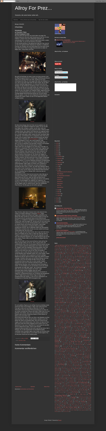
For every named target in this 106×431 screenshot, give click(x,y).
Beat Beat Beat (88, 259)
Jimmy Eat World (80, 313)
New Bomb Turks (70, 338)
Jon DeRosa (67, 316)
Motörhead (63, 337)
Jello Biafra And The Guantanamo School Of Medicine (65, 313)
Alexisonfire (68, 250)
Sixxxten (56, 362)
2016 (57, 151)
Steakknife (63, 368)
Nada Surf (57, 338)
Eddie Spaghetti (88, 290)
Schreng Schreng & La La (70, 357)
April (58, 189)
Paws (69, 346)
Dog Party (72, 287)
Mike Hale (72, 334)
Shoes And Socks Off (75, 360)
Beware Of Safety (58, 262)
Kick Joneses (74, 322)
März (58, 191)
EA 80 (69, 290)
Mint (59, 336)
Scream (71, 358)
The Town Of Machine (60, 394)
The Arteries (66, 375)
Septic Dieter (87, 358)
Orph (83, 343)
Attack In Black (64, 257)
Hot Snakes (71, 306)
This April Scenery (82, 397)
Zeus (61, 411)
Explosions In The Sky (72, 294)
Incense (84, 309)
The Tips (89, 392)
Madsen (73, 330)
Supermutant (63, 369)
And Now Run (69, 252)
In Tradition (79, 309)
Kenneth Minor (88, 320)
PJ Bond (89, 348)
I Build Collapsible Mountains (73, 308)
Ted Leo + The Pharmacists (74, 371)
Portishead (89, 350)
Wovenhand (73, 408)
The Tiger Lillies (83, 392)
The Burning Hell (62, 378)
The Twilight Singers (82, 394)
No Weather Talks (78, 340)
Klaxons (73, 323)
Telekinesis (62, 372)
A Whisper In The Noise (70, 246)
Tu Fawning (70, 401)
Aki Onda (70, 249)
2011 (57, 200)
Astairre (73, 256)
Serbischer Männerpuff (59, 360)
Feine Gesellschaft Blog (62, 223)
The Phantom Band (75, 389)
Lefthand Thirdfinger (60, 326)
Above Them (87, 246)
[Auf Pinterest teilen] (38, 338)
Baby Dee (83, 257)
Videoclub (56, 405)
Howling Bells (87, 306)
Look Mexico (68, 329)
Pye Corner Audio (87, 351)
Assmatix (68, 256)
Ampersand (58, 252)
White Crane (86, 407)
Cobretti (68, 276)
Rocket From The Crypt (59, 355)
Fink (85, 295)
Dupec (56, 290)
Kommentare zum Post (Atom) (27, 389)
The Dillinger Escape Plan (60, 381)
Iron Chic (59, 185)
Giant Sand (87, 299)
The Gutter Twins (86, 383)
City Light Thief (63, 274)
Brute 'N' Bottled (83, 269)
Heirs (56, 305)
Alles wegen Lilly (88, 250)
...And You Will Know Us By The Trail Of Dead (65, 245)
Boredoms (60, 267)
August (59, 164)
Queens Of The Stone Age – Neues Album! (65, 209)
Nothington (57, 341)
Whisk (81, 407)
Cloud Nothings (88, 274)
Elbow (72, 291)
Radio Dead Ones (64, 353)
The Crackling (78, 379)
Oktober (59, 160)
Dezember (59, 156)
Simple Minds (74, 361)
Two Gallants (63, 403)
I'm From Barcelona (84, 308)
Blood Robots (87, 264)
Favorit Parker (65, 295)
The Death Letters (86, 379)
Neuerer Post (18, 386)
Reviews (16, 19)
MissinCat (64, 336)
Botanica (66, 267)
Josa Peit (86, 316)
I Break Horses (63, 308)
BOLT (56, 267)
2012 (57, 198)
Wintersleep (57, 408)
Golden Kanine (87, 301)
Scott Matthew (87, 357)
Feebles (71, 295)
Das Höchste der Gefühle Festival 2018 (64, 224)
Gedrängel (57, 299)
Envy (70, 292)
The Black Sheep (58, 376)
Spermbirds (78, 367)
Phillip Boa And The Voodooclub (68, 348)
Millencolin (88, 334)
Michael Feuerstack (58, 334)
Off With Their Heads (76, 341)
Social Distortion (69, 365)
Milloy (56, 336)
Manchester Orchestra (80, 330)
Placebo (57, 350)
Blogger (59, 420)
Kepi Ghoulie (58, 322)
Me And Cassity (69, 333)
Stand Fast (57, 368)
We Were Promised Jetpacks (70, 407)
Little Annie (69, 327)
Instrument (63, 311)
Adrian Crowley (76, 248)
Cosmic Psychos (59, 278)
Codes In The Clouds (76, 276)
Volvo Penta (67, 405)
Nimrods (56, 340)
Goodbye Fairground (59, 302)
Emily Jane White (86, 291)
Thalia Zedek (84, 372)
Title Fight (70, 400)
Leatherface (88, 325)
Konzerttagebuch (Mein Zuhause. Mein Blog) (66, 215)
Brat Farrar (88, 267)
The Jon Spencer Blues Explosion (71, 385)
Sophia (88, 365)
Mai (58, 170)
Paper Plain (66, 344)
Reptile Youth (87, 353)
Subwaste (88, 368)
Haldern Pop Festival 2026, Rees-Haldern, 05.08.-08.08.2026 (68, 216)
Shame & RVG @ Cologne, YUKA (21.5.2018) (65, 231)
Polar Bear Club (69, 350)
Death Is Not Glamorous (80, 283)
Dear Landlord (64, 283)
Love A (80, 329)
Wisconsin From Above (65, 408)
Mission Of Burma (71, 336)
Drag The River (68, 288)
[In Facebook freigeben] (36, 338)
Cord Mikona (75, 277)
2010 (57, 202)
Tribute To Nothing (87, 400)
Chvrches (32, 121)
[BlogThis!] (33, 338)
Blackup (88, 263)
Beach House (81, 259)
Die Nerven (57, 285)
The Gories (79, 383)
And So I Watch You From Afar (80, 252)
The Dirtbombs (79, 381)
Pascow (85, 344)
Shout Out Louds (62, 361)
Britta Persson (71, 269)
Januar (59, 195)
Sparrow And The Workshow (68, 367)
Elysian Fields (78, 291)
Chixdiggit (64, 273)
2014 (57, 153)
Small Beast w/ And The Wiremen (64, 171)
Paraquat (72, 344)
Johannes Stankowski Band (71, 315)
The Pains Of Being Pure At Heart (62, 389)
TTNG (65, 401)
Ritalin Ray (74, 354)
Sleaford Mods (62, 362)
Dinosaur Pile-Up (84, 285)
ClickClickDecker (81, 274)
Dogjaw (77, 287)
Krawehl (89, 323)
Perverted (56, 347)
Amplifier (64, 252)
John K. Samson (82, 315)
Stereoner (69, 368)
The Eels (65, 382)
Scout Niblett (65, 358)
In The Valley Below (72, 309)
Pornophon (83, 350)
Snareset (76, 364)
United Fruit (84, 403)
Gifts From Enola (58, 301)
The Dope (86, 381)
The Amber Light (84, 374)
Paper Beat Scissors (59, 344)
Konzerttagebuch (34, 138)
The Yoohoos (58, 397)
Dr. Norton (62, 288)
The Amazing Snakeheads (75, 374)
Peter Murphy (60, 173)
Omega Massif (77, 343)
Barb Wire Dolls (74, 259)
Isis (76, 311)
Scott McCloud (58, 358)
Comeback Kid (88, 276)
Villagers (61, 405)
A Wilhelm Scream (80, 246)
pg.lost (88, 347)
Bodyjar (74, 266)
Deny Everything (58, 284)
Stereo (38, 213)
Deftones (88, 283)
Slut (55, 364)
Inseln (89, 309)
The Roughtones (63, 390)
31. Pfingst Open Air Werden (63, 175)
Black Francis (64, 263)
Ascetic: (63, 256)
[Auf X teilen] (34, 338)
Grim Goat (88, 302)
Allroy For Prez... (33, 8)
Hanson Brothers (74, 303)
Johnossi (61, 316)
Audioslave (70, 257)
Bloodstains (57, 266)
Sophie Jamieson (58, 367)
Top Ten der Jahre (43, 19)
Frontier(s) (65, 298)
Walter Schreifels (85, 405)
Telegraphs (57, 372)
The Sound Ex (61, 392)
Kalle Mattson (65, 319)
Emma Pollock (57, 292)
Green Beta (74, 302)
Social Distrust (77, 365)
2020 (57, 143)
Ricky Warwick (67, 354)
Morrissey (58, 337)
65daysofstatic (86, 245)
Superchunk (57, 369)
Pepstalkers (82, 346)
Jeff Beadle (87, 312)
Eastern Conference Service (77, 290)
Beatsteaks (58, 260)
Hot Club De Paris (63, 306)
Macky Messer (61, 330)
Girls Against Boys (67, 301)
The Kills (81, 385)
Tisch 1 (66, 400)
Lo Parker (75, 327)
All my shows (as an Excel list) (28, 19)
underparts (70, 403)
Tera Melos (68, 372)
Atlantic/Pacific (87, 256)
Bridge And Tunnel (63, 269)
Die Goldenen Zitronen (85, 284)
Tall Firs (66, 371)
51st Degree (79, 245)
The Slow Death (82, 390)
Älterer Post (46, 386)
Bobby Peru (69, 266)
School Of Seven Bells (59, 357)
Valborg (60, 404)
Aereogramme (83, 248)
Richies (61, 354)
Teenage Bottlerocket (86, 371)
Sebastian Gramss (78, 358)
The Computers (71, 379)
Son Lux (83, 365)
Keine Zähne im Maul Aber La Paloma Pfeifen (67, 320)
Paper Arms (87, 343)
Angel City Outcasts (77, 253)
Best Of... (74, 260)
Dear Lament (57, 283)
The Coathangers (62, 379)
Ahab (59, 249)
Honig (57, 306)
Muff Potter (84, 337)
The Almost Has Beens (63, 374)
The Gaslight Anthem (83, 382)
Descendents (66, 284)
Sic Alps (68, 361)
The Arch (60, 375)
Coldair (82, 276)
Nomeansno (60, 181)
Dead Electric (74, 281)
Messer (88, 333)
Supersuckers (71, 369)
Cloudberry (58, 276)
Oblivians (63, 341)
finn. (89, 295)
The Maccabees (75, 386)
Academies (57, 248)
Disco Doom (61, 287)
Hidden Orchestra (80, 305)
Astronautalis (60, 177)
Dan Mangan (72, 280)
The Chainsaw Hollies (80, 378)
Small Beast (61, 364)
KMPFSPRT (79, 323)
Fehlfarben (77, 295)
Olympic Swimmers (69, 343)
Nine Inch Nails (63, 340)
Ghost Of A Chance (71, 299)
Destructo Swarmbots (75, 284)
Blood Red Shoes (78, 264)
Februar (59, 193)
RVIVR (72, 355)
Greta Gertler (81, 302)
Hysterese (56, 308)
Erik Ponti (75, 292)
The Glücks (63, 383)
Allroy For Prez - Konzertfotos (63, 40)
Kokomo (84, 323)
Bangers (61, 259)
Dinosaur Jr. (76, 285)
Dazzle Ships (67, 281)
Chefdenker (58, 273)
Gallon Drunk (87, 298)
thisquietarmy (63, 398)
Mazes (63, 333)
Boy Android (80, 267)
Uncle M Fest (60, 187)
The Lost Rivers (59, 386)
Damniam (66, 280)
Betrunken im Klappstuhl (85, 260)
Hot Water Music (79, 306)
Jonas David (73, 316)
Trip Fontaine (59, 401)
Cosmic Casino (88, 277)
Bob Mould (63, 266)
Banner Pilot (66, 259)
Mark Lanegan (59, 331)
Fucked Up (76, 298)
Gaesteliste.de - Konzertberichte (64, 208)
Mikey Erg (77, 334)
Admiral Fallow (69, 248)
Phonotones (80, 348)
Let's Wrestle (84, 326)
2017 (57, 149)
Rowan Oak (67, 355)
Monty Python (88, 336)
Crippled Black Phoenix (81, 278)
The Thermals (75, 392)
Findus (81, 295)
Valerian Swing (66, 404)
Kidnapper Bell (81, 322)
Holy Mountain (88, 305)
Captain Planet (78, 270)
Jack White (61, 312)
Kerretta (64, 322)
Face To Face (81, 294)
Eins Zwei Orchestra (66, 291)
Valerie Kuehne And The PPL (77, 404)
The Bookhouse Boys (67, 376)
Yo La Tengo (60, 409)
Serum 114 (67, 360)
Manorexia (89, 330)
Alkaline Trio (74, 250)
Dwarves (60, 290)
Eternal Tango (87, 292)
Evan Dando (57, 294)
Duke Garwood (83, 288)
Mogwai (82, 336)
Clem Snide (73, 274)
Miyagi (77, 336)
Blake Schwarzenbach (59, 264)
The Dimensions (70, 381)
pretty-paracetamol (61, 237)
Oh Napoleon (85, 341)
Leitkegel (67, 326)
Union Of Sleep (77, 403)
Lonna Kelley (61, 329)
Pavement (64, 346)
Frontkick (71, 298)
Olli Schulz (61, 343)
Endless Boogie (65, 292)
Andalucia (62, 253)
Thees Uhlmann (66, 397)
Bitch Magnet (57, 263)
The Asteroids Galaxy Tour (75, 375)
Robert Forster (87, 354)
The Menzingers (82, 386)
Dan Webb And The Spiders (82, 280)
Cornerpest (82, 277)
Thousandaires (78, 398)
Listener (63, 327)
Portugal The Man (59, 351)
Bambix (56, 259)
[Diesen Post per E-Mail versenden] (31, 338)
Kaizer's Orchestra (58, 319)
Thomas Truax (70, 398)
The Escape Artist (72, 382)
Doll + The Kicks (84, 287)
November (59, 158)
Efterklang (58, 291)
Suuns (76, 369)
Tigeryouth (61, 400)
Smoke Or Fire (70, 364)
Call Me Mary (64, 270)
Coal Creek (64, 276)
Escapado (80, 292)
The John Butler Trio (58, 385)
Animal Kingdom (86, 253)
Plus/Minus (63, 350)
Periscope (88, 346)
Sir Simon (80, 361)
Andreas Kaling (69, 253)
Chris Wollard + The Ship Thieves (83, 273)
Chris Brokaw (71, 273)
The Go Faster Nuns (71, 383)
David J (61, 281)
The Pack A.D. (87, 387)
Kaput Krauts (72, 319)
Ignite (60, 309)
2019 (57, 145)
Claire (32, 72)
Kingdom (62, 323)
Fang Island (59, 183)
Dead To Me (80, 281)
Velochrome (87, 404)
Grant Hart (68, 302)
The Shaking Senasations (73, 390)
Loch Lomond (81, 327)
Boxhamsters (72, 267)
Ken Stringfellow (81, 320)
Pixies (85, 348)
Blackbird (76, 263)
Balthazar (88, 257)
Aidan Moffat (63, 249)
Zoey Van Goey (66, 411)
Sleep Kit (68, 362)
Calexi (59, 270)
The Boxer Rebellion (77, 376)
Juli (58, 166)
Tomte (75, 400)
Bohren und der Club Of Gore (84, 266)
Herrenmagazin (72, 305)
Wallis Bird (78, 405)
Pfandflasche (82, 347)
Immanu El (65, 309)
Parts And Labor (79, 344)
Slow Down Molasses (86, 362)
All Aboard (81, 250)
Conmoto (57, 277)
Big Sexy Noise (73, 262)
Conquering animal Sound (66, 277)
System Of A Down (83, 369)
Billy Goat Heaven (81, 262)
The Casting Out (70, 378)
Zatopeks (56, 411)
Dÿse (65, 290)
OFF (68, 341)
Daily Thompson (59, 280)
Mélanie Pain (76, 333)
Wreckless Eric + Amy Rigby (82, 408)
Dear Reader (71, 283)
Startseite (33, 386)
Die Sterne (63, 285)
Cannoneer (71, 270)
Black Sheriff (70, 263)
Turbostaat (82, 401)
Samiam (88, 355)
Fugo (82, 298)
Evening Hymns (64, 294)
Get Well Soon (63, 299)
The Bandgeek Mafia (86, 375)
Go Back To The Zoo (77, 301)
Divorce (66, 287)
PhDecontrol (57, 348)
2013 (57, 154)
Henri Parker (65, 305)
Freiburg (83, 296)
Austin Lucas (76, 257)
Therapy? (73, 397)
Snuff (87, 364)
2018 (57, 147)
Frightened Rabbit (58, 298)
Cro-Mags (89, 278)
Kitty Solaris (68, 323)
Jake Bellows (67, 312)
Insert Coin (57, 311)
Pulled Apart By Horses (78, 351)
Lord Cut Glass (75, 329)
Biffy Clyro (65, 262)
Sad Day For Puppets (80, 355)
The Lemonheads (87, 385)
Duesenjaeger (75, 288)
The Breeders (85, 376)
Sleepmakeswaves (76, 362)
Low (84, 329)
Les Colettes (78, 326)
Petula (76, 347)
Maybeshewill (57, 333)
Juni (58, 168)
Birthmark (88, 262)
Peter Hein (63, 347)
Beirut (63, 260)
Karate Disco (79, 319)
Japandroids (73, 312)
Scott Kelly (80, 357)
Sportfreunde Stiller (86, 367)
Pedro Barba (75, 346)
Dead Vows (87, 281)
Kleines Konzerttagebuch (62, 230)
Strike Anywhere (75, 368)
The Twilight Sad (71, 394)
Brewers (56, 269)
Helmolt (59, 305)
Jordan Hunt (80, 316)
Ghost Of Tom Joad (80, 299)
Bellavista (68, 260)
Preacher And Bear (68, 351)
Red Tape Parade (79, 353)
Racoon (57, 353)
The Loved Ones (67, 386)
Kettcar (68, 322)
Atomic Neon (57, 257)
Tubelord (76, 401)
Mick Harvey (66, 334)
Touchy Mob (80, 400)
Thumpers (84, 398)
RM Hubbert (79, 354)
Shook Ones (83, 360)
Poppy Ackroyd (77, 350)
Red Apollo (72, 353)
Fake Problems (88, 294)
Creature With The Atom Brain (69, 278)
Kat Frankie (85, 319)
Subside (82, 368)
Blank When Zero (69, 264)
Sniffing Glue (81, 364)
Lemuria (72, 326)
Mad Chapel (67, 330)
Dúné (88, 288)
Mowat (68, 337)
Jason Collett (80, 312)
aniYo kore (57, 254)
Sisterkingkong (87, 361)
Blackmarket (82, 263)
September (60, 162)
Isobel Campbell (81, 311)
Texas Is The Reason (76, 372)
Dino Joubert (69, 285)
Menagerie (83, 333)
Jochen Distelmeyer (60, 315)
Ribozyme (56, 354)
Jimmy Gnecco (88, 313)
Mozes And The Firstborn (76, 337)
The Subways (67, 392)
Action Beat (62, 248)
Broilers (77, 269)
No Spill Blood (71, 340)
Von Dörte (73, 405)
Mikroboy (82, 334)
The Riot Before (84, 389)
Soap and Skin (61, 365)
